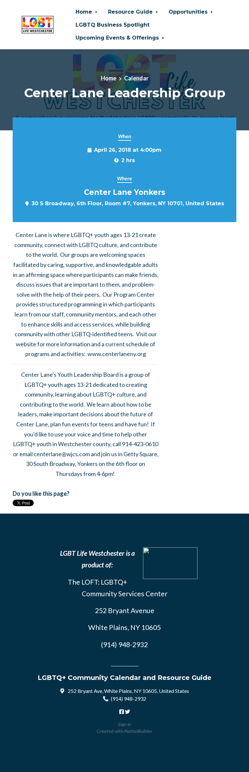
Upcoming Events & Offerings (118, 37)
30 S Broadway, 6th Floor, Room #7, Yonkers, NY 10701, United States (127, 203)
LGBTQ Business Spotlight (112, 24)
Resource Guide (131, 11)
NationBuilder (138, 731)
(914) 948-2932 (128, 698)
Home (85, 11)
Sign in (124, 724)
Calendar (136, 78)
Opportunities (189, 11)
